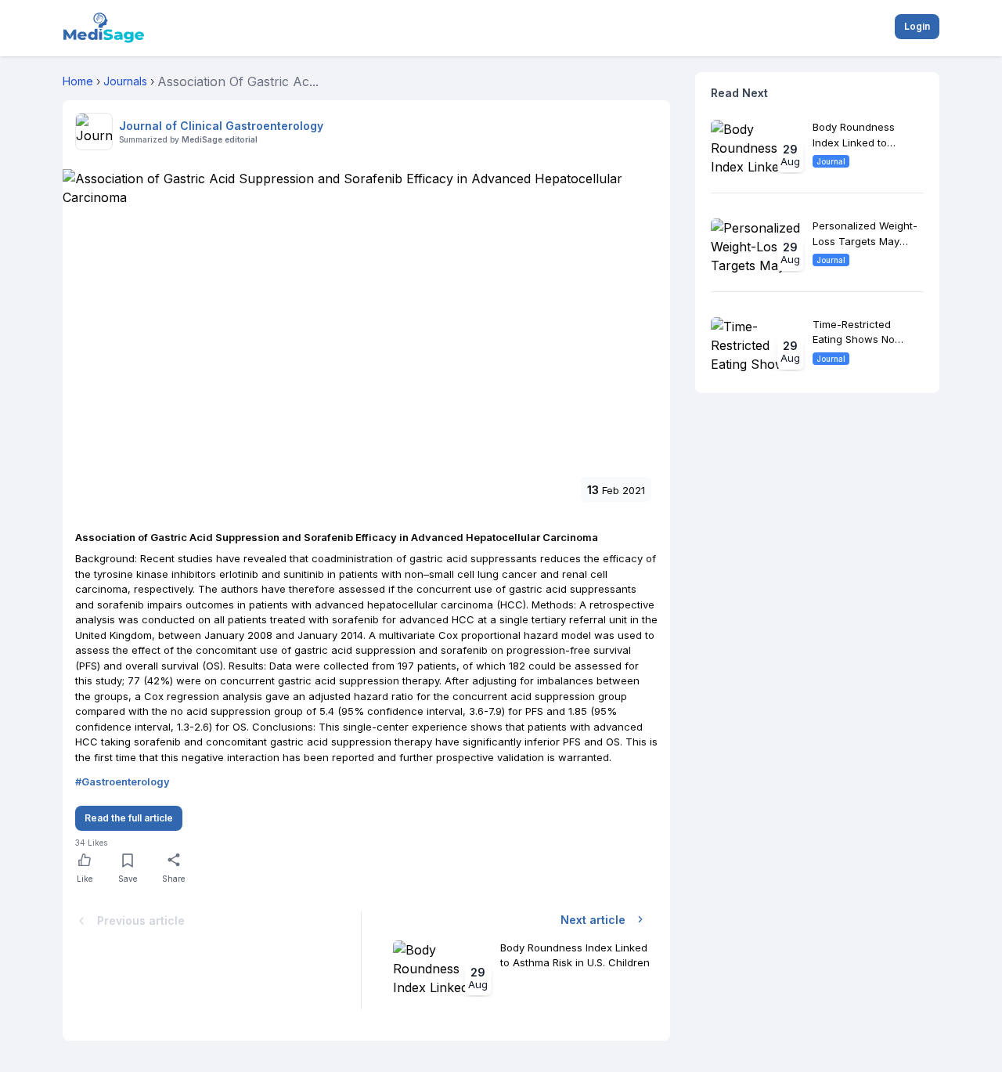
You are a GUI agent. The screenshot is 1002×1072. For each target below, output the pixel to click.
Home (78, 81)
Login (917, 26)
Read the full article (129, 818)
